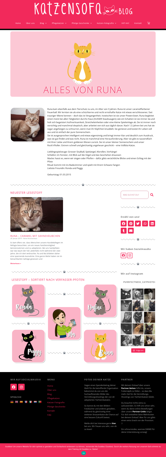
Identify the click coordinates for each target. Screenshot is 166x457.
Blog (42, 23)
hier (114, 423)
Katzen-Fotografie (105, 23)
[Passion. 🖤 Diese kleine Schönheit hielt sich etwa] (138, 340)
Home (18, 23)
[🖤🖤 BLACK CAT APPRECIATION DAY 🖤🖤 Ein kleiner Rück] (126, 294)
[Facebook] (123, 255)
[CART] (148, 23)
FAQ (49, 415)
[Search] (152, 195)
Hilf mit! (125, 23)
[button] (124, 223)
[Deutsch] (12, 401)
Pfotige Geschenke (80, 23)
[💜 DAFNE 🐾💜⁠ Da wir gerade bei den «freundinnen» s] (126, 305)
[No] (162, 450)
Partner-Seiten (128, 388)
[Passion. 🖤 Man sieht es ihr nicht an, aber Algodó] (138, 294)
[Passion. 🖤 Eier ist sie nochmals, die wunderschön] (138, 305)
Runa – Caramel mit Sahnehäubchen (35, 235)
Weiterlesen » (15, 263)
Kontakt (138, 23)
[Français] (26, 401)
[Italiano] (31, 401)
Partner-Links (139, 411)
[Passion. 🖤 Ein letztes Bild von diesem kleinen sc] (149, 305)
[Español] (22, 401)
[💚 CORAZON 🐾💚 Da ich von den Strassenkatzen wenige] (126, 328)
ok (84, 453)
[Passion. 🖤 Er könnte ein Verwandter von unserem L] (149, 340)
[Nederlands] (36, 401)
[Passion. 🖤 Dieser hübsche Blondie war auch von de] (138, 328)
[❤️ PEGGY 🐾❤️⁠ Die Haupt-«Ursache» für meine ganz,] (138, 317)
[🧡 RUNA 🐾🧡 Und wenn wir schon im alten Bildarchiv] (126, 317)
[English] (17, 401)
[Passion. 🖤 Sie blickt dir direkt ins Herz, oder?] (149, 328)
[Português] (40, 401)
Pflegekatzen (58, 23)
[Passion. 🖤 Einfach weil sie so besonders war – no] (126, 340)
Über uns (30, 23)
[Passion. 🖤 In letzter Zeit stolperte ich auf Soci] (149, 317)
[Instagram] (129, 255)
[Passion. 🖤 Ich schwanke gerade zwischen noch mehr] (149, 294)
